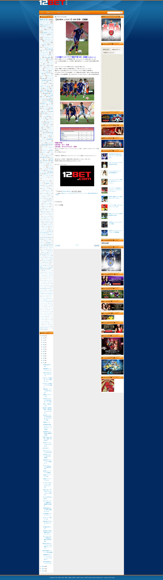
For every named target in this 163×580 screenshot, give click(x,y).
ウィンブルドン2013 (48, 259)
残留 (50, 231)
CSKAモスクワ (43, 211)
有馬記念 (47, 245)
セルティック (45, 188)
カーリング (42, 306)
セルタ (51, 177)
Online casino (42, 272)
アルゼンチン (49, 64)
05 (43, 353)
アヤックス (42, 257)
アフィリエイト (85, 12)
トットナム (50, 129)
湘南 (52, 160)
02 (43, 360)
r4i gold (105, 577)
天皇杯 (47, 244)
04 (43, 356)
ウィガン (44, 249)
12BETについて (50, 12)
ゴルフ (44, 131)
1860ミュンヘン (47, 270)
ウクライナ (46, 239)
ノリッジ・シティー (47, 178)
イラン (47, 137)
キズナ (47, 306)
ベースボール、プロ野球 (46, 101)
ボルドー (42, 198)
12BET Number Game (90, 577)
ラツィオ (46, 111)
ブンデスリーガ (48, 37)
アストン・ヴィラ (47, 134)
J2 (45, 100)
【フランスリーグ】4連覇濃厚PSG (47, 467)
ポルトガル (45, 108)
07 (43, 349)
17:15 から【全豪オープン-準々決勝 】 (47, 385)
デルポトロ (47, 262)
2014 (43, 568)
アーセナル (46, 50)
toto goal (47, 57)
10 (43, 342)
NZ (51, 290)
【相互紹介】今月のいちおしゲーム (47, 523)
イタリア (48, 73)
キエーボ (51, 213)
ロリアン (50, 252)
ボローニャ (48, 240)
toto (50, 59)
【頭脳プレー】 (46, 422)
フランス (50, 77)
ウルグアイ (43, 104)
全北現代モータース (48, 327)
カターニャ (46, 203)
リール (49, 209)
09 (43, 344)
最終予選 (90, 193)
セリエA (50, 29)
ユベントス (43, 60)
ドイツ (41, 67)
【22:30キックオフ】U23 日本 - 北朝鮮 (47, 456)
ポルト (41, 219)
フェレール (49, 319)
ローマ (46, 70)
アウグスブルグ (46, 162)
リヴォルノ (48, 265)
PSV (41, 239)
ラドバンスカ (47, 324)
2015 (43, 566)
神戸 (52, 150)
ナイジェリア (47, 154)
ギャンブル (50, 75)
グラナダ (50, 167)
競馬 (43, 145)
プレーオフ (46, 206)
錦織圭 (46, 93)
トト (43, 77)
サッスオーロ (43, 177)
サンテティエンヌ (44, 195)
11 (43, 340)
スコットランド (45, 214)
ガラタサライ (47, 222)
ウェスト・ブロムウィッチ (46, 191)
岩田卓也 (44, 288)
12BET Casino (80, 577)
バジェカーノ (48, 196)
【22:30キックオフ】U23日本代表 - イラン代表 (47, 400)
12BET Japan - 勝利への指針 (64, 577)
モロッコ (50, 285)
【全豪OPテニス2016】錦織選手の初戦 (47, 433)
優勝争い (48, 183)
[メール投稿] (72, 191)
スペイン (47, 88)
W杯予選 (44, 157)
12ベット (66, 193)
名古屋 (51, 132)
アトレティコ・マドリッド (46, 55)
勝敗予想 (94, 193)
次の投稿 (57, 245)
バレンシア (45, 136)
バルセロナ (43, 44)
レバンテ (47, 181)
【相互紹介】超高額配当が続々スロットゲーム (47, 532)
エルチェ (50, 145)
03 (43, 358)
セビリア (44, 91)
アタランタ (46, 185)
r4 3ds (109, 577)
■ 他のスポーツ (116, 49)
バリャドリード (46, 204)
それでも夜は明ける (49, 293)
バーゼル (46, 226)
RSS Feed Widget (112, 107)
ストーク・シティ (47, 149)
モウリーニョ (43, 242)
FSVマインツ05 (44, 87)
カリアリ (51, 186)
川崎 (52, 111)
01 (43, 362)
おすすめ (71, 193)
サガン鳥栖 (50, 95)
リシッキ (48, 286)
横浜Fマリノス (46, 103)
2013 (43, 571)
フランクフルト (45, 180)
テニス (47, 83)
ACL (41, 185)
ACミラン (43, 59)
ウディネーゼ (43, 164)
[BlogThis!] (76, 191)
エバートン (50, 113)
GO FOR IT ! (46, 448)
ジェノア (42, 142)
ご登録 (58, 12)
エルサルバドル (50, 277)
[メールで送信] (74, 191)
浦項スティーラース (44, 267)
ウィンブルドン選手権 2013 (46, 301)
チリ (48, 118)
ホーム (42, 12)
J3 (52, 245)
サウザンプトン (48, 106)
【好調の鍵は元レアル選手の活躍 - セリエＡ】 (47, 509)
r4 (102, 577)
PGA (50, 237)
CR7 (42, 237)
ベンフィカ (45, 250)
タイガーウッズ (45, 260)
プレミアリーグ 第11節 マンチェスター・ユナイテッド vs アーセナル (115, 189)
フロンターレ (47, 283)
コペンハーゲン (50, 308)
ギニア (42, 278)
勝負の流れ (50, 90)
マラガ (43, 209)
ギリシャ (44, 152)
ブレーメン (48, 218)
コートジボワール (46, 175)
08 (43, 347)
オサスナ (45, 213)
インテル (42, 75)
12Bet (62, 193)
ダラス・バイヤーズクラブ (45, 313)
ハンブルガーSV (46, 168)
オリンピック (77, 193)
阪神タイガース (48, 173)
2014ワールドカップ (46, 24)
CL (50, 65)
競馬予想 (50, 139)
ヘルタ (41, 170)
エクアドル (44, 193)
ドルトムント (44, 52)
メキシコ (48, 124)
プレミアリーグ (66, 12)
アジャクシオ (48, 255)
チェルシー (49, 46)
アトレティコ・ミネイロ (47, 247)
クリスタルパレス (47, 114)
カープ (49, 193)
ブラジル (44, 65)
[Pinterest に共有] (80, 191)
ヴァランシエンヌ (46, 326)
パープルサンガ (43, 319)
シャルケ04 (45, 116)
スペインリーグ (48, 31)
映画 (46, 329)
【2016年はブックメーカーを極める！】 (47, 461)
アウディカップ (44, 295)
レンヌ (44, 221)
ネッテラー (76, 12)
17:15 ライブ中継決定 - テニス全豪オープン (47, 379)
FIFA (46, 237)
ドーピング (49, 318)
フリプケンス (42, 321)
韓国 (43, 78)
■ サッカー (106, 49)
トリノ (46, 159)
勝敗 (49, 100)
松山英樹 (46, 144)
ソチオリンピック (48, 311)
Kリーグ (47, 290)
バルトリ (43, 280)
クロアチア (43, 126)
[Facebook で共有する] (79, 191)
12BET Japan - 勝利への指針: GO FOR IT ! (47, 439)
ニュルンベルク (46, 216)
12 (43, 338)
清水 (52, 144)
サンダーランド (46, 141)
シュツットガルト (47, 147)
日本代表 (50, 49)
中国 (46, 132)
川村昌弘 (41, 329)
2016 (43, 335)
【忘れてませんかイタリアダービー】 (47, 374)
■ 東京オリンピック (108, 52)
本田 (46, 160)
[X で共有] (77, 191)
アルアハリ (44, 296)
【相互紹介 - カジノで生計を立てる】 (47, 390)
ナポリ (44, 96)
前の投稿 (96, 245)
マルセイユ (45, 150)
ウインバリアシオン (44, 303)
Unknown (64, 191)
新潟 (46, 123)
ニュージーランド (49, 278)
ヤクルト (50, 155)
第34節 (44, 268)
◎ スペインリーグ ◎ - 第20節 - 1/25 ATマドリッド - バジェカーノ (115, 181)
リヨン (47, 198)
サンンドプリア (44, 309)
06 (43, 351)
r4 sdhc (113, 577)
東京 (43, 113)
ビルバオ (42, 155)
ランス (44, 252)
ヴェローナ (48, 190)
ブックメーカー (83, 193)
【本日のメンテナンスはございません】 (47, 444)
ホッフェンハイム (48, 208)
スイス (45, 127)
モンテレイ (42, 286)
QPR (49, 200)
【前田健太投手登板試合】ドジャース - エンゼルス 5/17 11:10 (115, 155)
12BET (73, 577)
